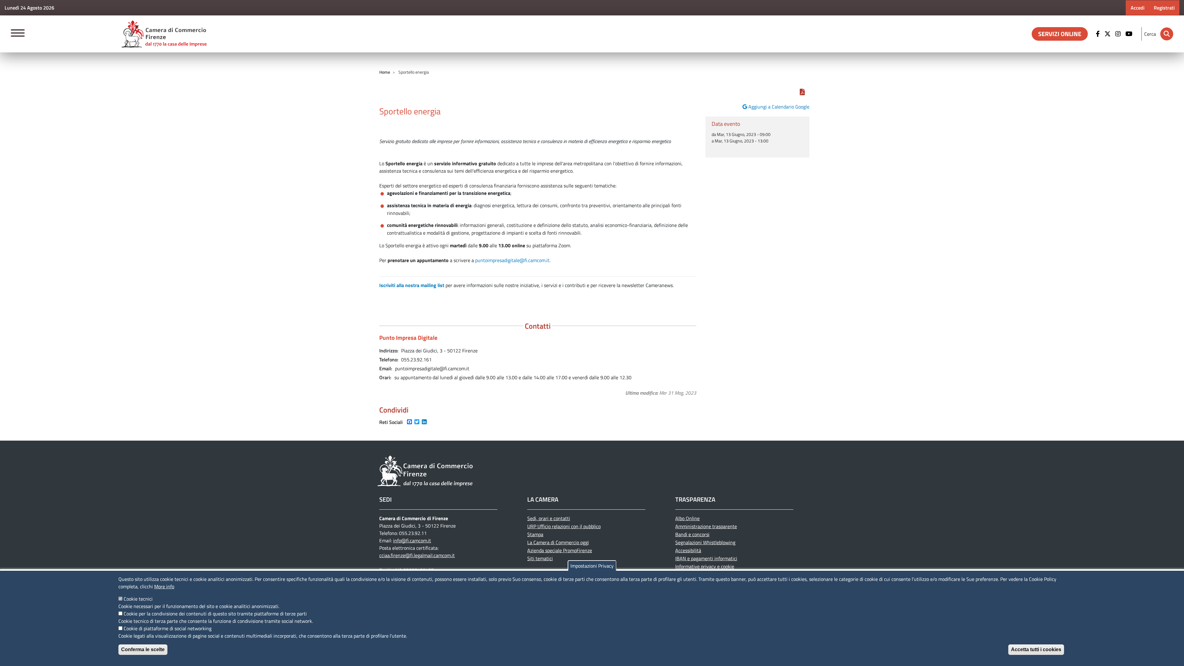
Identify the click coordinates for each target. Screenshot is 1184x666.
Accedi (1138, 7)
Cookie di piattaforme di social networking (168, 628)
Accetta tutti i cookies (1036, 649)
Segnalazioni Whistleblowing (705, 542)
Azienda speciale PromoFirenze (559, 550)
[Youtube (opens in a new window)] (1129, 34)
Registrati (1164, 7)
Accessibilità (688, 550)
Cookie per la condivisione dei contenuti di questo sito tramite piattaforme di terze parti (215, 613)
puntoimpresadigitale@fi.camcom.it (512, 260)
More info (164, 586)
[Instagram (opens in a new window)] (1118, 34)
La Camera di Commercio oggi (558, 542)
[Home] (164, 34)
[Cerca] (1166, 33)
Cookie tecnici (138, 598)
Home (384, 72)
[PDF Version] (802, 92)
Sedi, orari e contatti (548, 518)
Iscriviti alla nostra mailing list (411, 285)
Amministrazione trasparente (706, 526)
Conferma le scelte (143, 649)
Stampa (535, 534)
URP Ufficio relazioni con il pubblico (564, 526)
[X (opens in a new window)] (1108, 34)
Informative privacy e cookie (704, 566)
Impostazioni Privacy (592, 565)
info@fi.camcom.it (412, 540)
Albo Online (687, 518)
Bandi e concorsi (692, 534)
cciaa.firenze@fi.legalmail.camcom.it (417, 555)
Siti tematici (540, 558)
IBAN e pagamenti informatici (706, 558)
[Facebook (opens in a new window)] (1098, 34)
